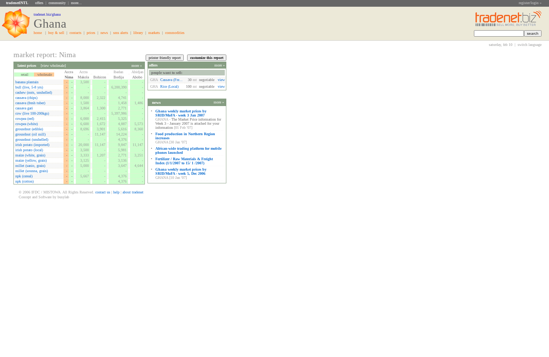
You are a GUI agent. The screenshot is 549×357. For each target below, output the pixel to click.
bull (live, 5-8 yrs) (29, 87)
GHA (154, 80)
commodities (174, 33)
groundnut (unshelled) (31, 139)
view (221, 80)
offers (39, 3)
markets (154, 33)
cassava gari (24, 108)
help (116, 192)
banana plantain (26, 82)
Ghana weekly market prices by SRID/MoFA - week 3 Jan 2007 (181, 113)
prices (91, 33)
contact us (102, 192)
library (138, 33)
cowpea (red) (24, 119)
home (38, 33)
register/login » (530, 3)
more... (76, 3)
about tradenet (132, 192)
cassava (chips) (26, 98)
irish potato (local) (29, 150)
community (57, 3)
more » (136, 65)
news (104, 33)
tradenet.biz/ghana (47, 14)
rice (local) (171, 86)
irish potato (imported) (32, 145)
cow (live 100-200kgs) (32, 113)
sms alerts (120, 33)
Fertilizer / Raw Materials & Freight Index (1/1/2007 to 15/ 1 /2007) (184, 161)
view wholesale (53, 65)
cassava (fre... (171, 80)
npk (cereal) (23, 176)
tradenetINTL (17, 3)
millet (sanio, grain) (30, 166)
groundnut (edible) (29, 129)
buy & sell (56, 33)
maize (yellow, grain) (31, 160)
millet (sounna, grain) (31, 171)
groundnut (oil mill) (30, 134)
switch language (530, 45)
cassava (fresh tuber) (30, 103)
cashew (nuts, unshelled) (33, 92)
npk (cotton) (24, 181)
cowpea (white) (26, 124)
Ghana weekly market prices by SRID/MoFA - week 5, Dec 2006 (181, 171)
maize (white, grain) (30, 155)
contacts (75, 33)
